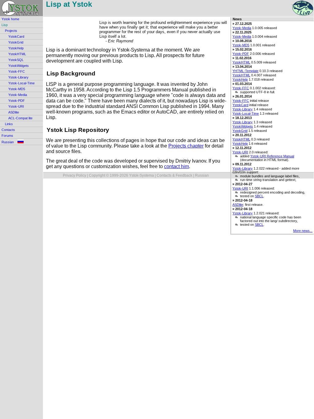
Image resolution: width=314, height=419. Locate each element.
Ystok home (10, 19)
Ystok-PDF (16, 100)
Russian (9, 142)
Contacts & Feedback (174, 175)
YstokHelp (16, 48)
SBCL (259, 196)
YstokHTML (17, 54)
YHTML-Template (245, 71)
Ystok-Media (17, 95)
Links (9, 124)
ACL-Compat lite (20, 118)
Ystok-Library (18, 77)
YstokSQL (16, 60)
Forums (7, 135)
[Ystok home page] (21, 8)
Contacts (8, 130)
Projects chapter (186, 145)
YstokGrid (15, 42)
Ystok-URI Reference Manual (272, 156)
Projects (11, 31)
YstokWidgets (18, 65)
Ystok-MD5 (16, 89)
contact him (176, 166)
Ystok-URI (16, 106)
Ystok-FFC (16, 71)
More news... (302, 231)
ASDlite (13, 112)
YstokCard (16, 36)
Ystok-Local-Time (21, 83)
